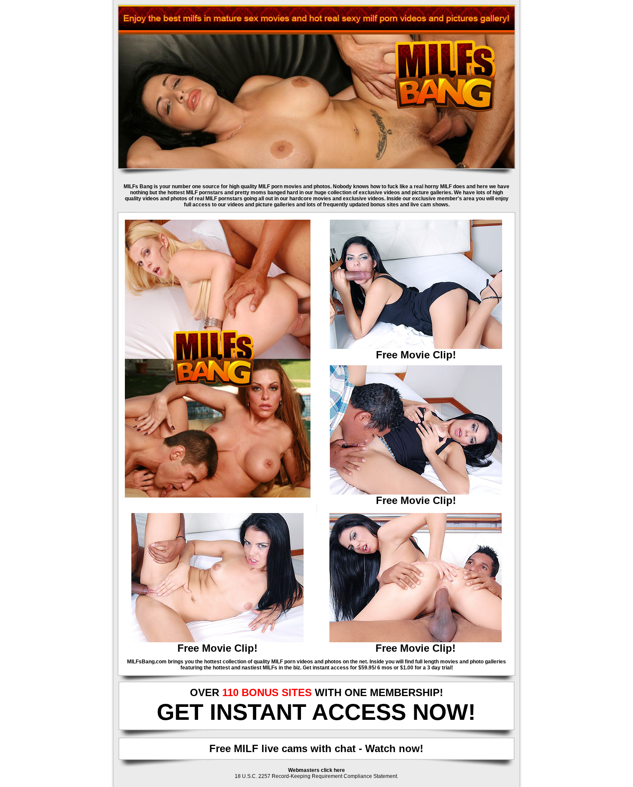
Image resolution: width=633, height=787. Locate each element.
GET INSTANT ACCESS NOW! (316, 712)
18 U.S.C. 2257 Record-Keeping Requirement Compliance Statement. (316, 776)
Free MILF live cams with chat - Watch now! (316, 748)
